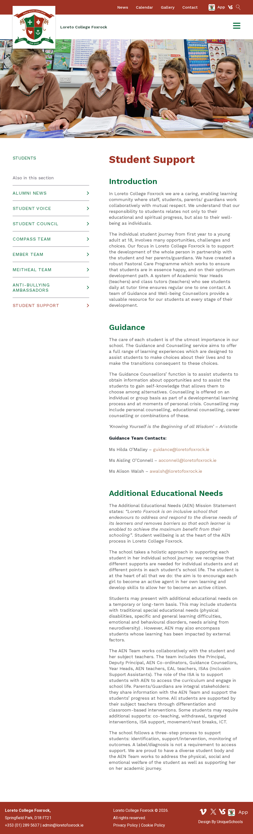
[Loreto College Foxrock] (34, 27)
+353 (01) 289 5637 (22, 825)
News (122, 7)
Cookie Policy (153, 825)
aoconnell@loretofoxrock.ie (187, 460)
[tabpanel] (126, 88)
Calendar (144, 7)
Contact (190, 7)
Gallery (167, 7)
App (242, 812)
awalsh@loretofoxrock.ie (176, 471)
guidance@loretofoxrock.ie (181, 449)
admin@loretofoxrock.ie (63, 825)
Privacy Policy (125, 825)
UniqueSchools (230, 821)
